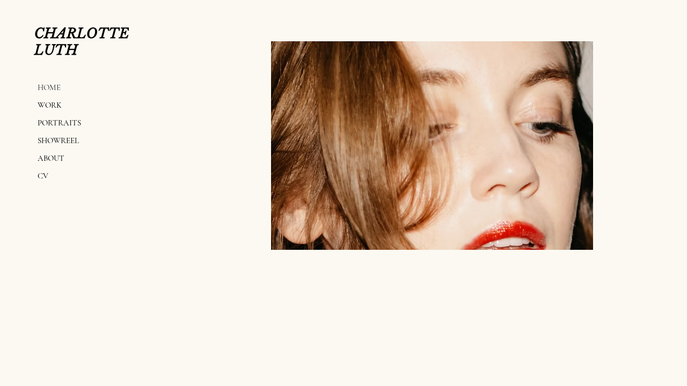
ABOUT (51, 158)
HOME (49, 87)
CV (43, 176)
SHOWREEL (58, 140)
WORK (50, 105)
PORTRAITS (59, 123)
